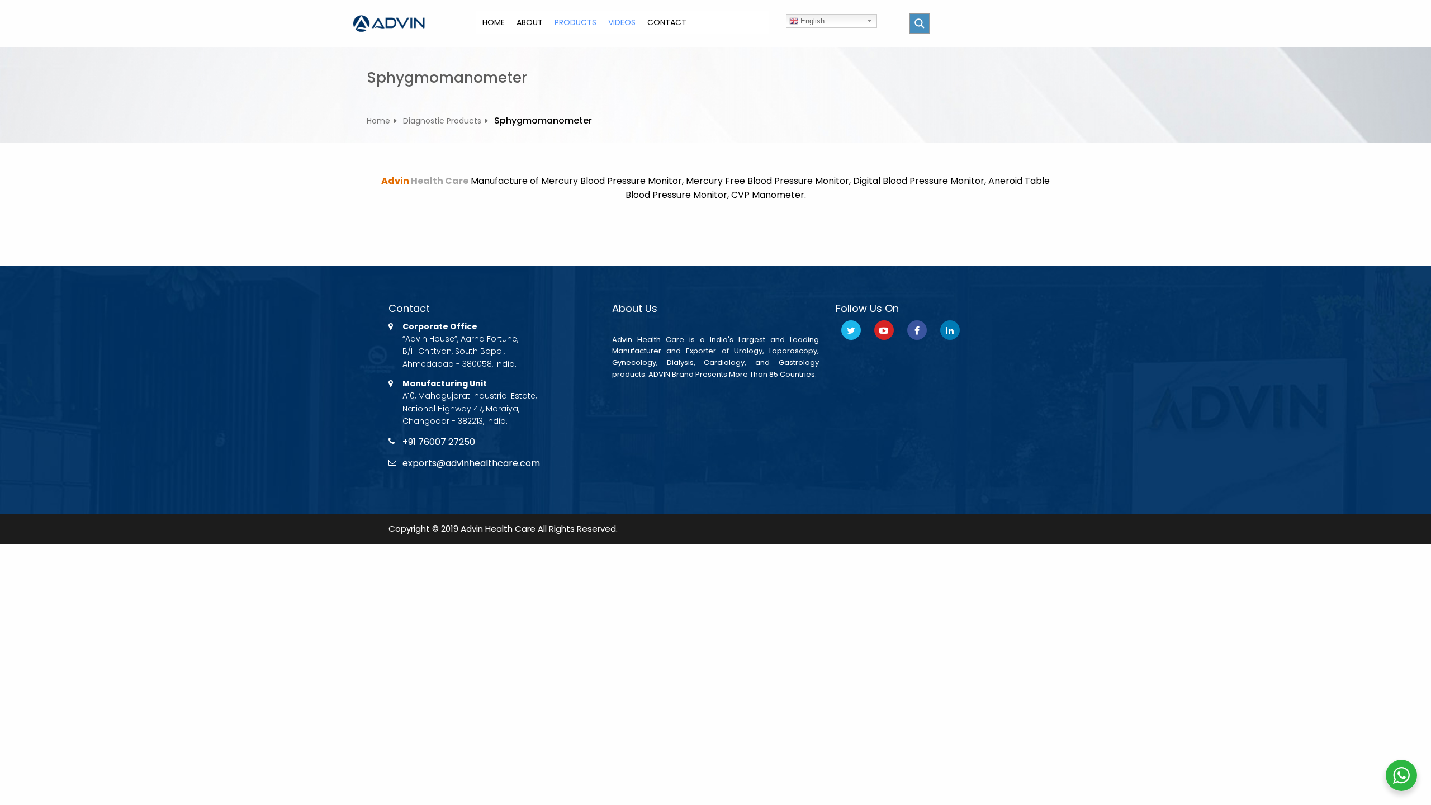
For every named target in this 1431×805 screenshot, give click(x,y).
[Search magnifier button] (919, 23)
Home (378, 120)
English (811, 21)
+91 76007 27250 (438, 441)
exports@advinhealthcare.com (471, 463)
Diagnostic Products (442, 120)
